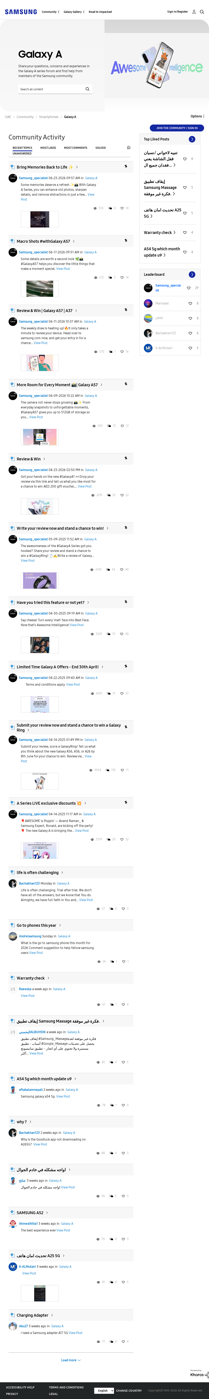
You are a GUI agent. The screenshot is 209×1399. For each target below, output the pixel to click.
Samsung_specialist (33, 178)
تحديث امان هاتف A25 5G (38, 1255)
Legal (53, 1394)
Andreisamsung (30, 936)
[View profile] (13, 178)
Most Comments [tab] (75, 148)
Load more (69, 1360)
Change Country (129, 1390)
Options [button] (196, 116)
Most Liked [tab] (48, 148)
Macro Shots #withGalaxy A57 (43, 241)
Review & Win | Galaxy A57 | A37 (44, 310)
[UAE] (21, 11)
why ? (22, 1121)
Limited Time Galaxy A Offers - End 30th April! (58, 666)
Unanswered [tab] (22, 153)
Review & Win (29, 459)
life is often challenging (38, 872)
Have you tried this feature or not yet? (50, 602)
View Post (63, 269)
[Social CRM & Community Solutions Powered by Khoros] (200, 1374)
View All (170, 139)
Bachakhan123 (29, 883)
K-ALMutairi (27, 1267)
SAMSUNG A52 (30, 1212)
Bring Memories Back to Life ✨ (45, 167)
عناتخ (22, 1181)
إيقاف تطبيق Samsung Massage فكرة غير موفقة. (58, 1021)
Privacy (12, 1394)
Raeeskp (25, 989)
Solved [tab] (101, 148)
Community (49, 12)
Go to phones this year (36, 925)
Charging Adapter (32, 1315)
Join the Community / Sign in (177, 128)
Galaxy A (91, 178)
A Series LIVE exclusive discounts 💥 (49, 803)
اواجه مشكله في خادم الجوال (41, 1169)
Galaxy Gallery (73, 12)
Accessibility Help (20, 1387)
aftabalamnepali (31, 1090)
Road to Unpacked (100, 12)
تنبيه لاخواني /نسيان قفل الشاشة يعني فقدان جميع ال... (161, 159)
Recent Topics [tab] (22, 148)
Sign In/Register (177, 11)
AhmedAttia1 (28, 1224)
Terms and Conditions (66, 1387)
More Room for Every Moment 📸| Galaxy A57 (57, 384)
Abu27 (23, 1326)
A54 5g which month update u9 (44, 1078)
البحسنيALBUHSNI (32, 1032)
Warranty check (31, 978)
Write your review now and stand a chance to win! (60, 528)
